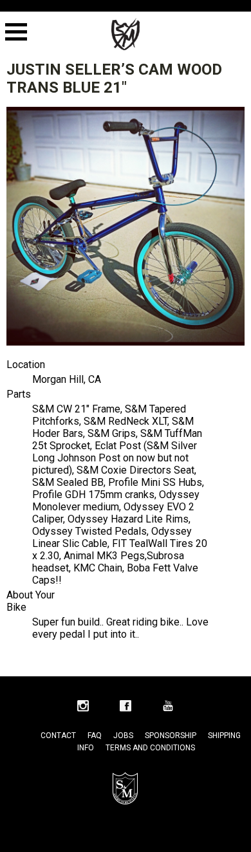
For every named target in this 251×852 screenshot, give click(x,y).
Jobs (123, 735)
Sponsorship (170, 735)
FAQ (95, 735)
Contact (58, 735)
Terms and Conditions (150, 747)
